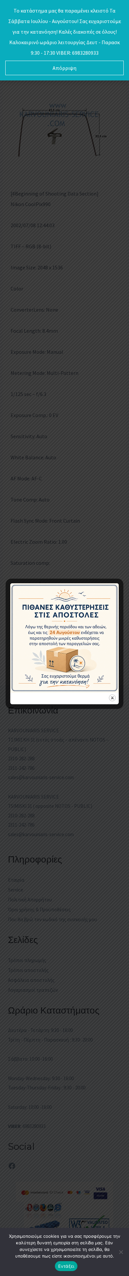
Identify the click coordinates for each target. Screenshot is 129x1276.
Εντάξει (66, 1266)
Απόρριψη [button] (64, 68)
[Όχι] (120, 1252)
